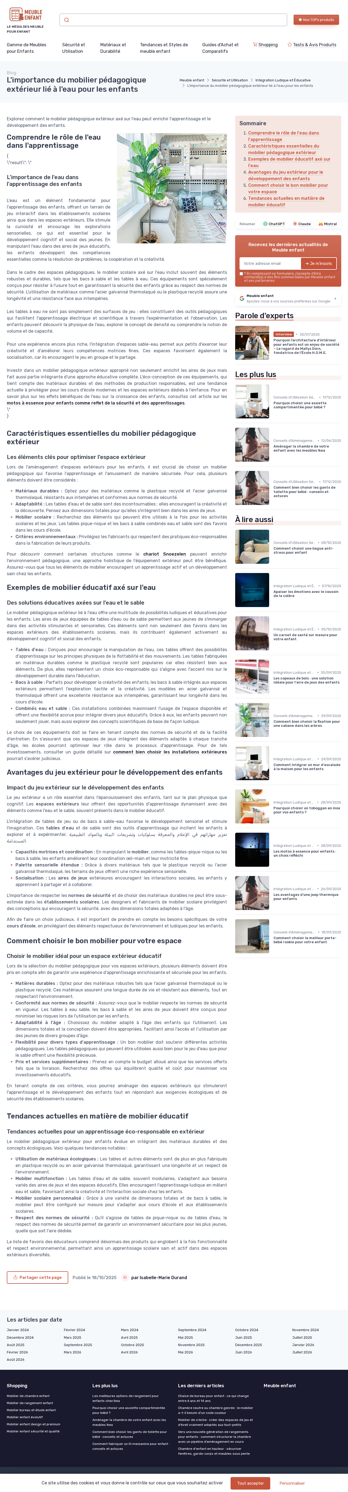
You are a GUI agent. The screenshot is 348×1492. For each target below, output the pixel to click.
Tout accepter (250, 1483)
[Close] (272, 731)
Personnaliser (292, 1483)
